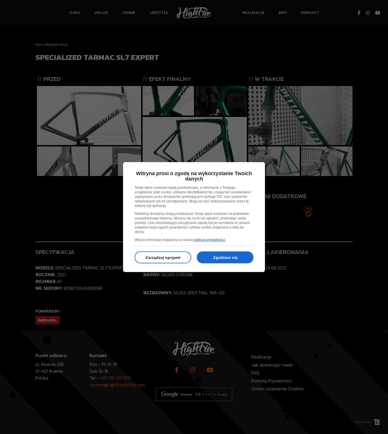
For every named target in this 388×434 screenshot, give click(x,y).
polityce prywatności (209, 240)
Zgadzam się (225, 257)
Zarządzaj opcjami (162, 257)
